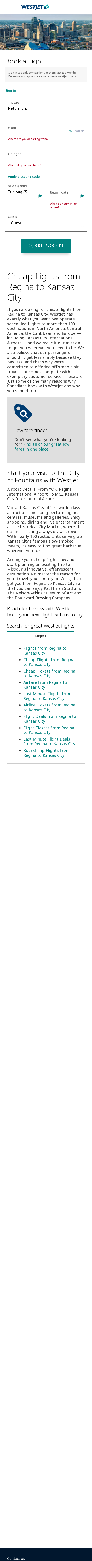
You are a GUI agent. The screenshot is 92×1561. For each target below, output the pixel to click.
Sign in (10, 90)
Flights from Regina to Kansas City (45, 650)
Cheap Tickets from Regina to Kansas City (49, 673)
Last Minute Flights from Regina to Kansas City (47, 696)
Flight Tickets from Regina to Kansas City (48, 730)
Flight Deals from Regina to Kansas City (49, 719)
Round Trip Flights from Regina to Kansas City (46, 753)
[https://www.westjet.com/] (35, 9)
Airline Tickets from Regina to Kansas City (49, 707)
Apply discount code (24, 177)
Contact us (16, 1558)
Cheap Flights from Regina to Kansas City (48, 662)
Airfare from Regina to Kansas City (45, 685)
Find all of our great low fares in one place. (41, 446)
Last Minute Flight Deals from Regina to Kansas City (49, 741)
